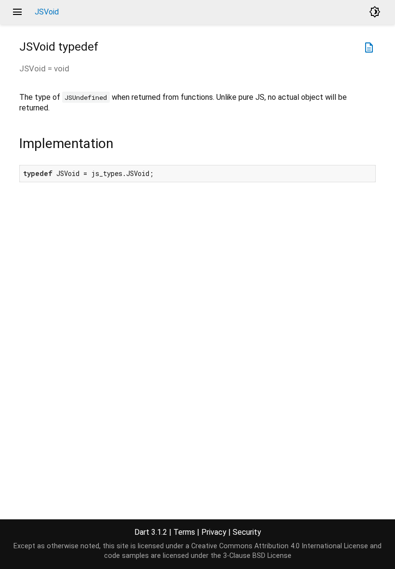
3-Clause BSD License (257, 556)
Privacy (213, 532)
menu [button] (17, 12)
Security (247, 532)
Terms (184, 532)
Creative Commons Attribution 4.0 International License (279, 546)
